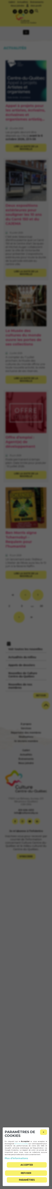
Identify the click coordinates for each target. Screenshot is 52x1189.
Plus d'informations (16, 1158)
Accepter (27, 1165)
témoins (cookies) (21, 1144)
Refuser (26, 1173)
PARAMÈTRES (27, 1180)
